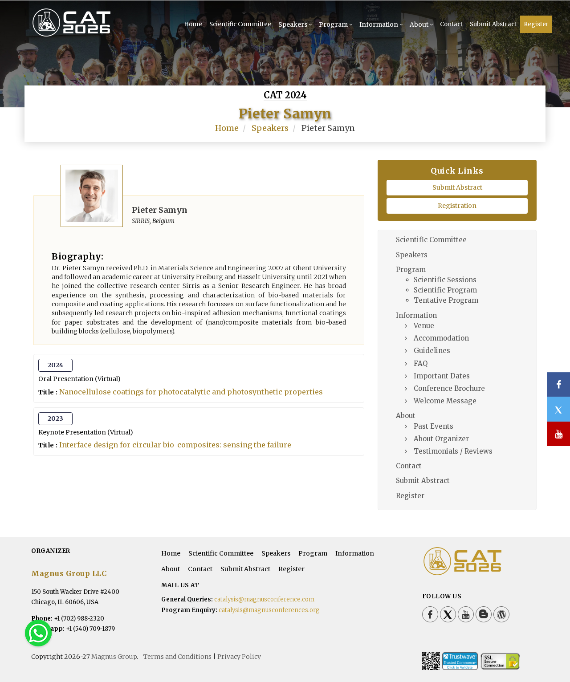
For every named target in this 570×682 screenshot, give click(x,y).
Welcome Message (445, 401)
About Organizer (441, 438)
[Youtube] (466, 614)
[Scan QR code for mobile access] (431, 661)
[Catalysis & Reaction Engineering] (86, 36)
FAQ (421, 363)
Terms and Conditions (177, 657)
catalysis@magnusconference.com (264, 599)
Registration (457, 206)
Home (193, 24)
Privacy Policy (239, 657)
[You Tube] (558, 434)
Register (536, 24)
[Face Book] (430, 614)
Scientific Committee (240, 24)
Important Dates (442, 376)
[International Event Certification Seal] (460, 661)
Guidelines (432, 350)
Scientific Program (445, 290)
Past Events (433, 426)
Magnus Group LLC (68, 573)
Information (378, 24)
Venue (424, 325)
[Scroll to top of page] (549, 651)
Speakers (292, 24)
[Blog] (484, 614)
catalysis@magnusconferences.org (269, 610)
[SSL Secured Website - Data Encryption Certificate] (500, 661)
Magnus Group (114, 657)
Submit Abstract (493, 24)
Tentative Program (446, 300)
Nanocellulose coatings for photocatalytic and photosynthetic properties (191, 391)
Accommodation (441, 338)
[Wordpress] (501, 614)
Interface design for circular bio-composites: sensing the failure (175, 444)
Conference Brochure (449, 388)
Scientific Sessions (445, 280)
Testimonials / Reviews (453, 451)
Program (333, 24)
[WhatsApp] (38, 633)
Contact (451, 24)
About (419, 24)
